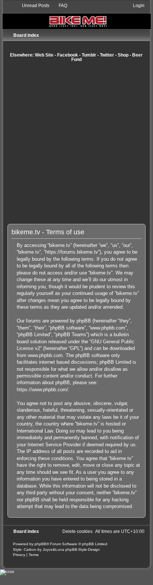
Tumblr (89, 55)
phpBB (40, 544)
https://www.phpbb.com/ (42, 389)
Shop (123, 55)
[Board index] (76, 15)
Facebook (67, 55)
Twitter (107, 55)
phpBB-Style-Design (82, 549)
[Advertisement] (76, 142)
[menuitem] (32, 5)
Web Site (44, 55)
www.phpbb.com (45, 355)
